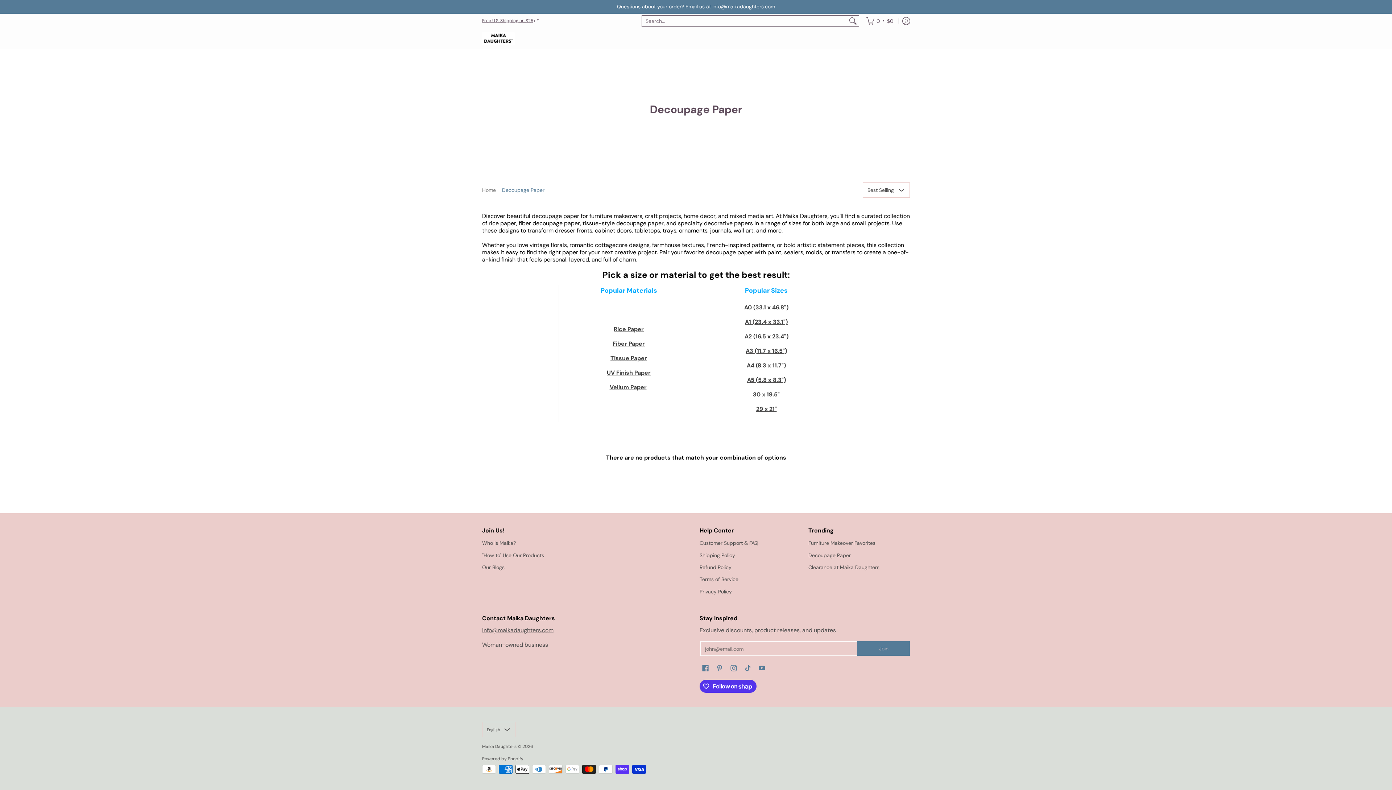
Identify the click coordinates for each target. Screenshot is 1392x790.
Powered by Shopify (502, 759)
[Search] (853, 21)
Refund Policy (716, 567)
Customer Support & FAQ (729, 543)
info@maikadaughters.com (518, 630)
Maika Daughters (499, 746)
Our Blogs (493, 567)
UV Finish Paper (629, 373)
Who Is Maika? (499, 543)
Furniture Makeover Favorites (841, 543)
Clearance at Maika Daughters (843, 567)
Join (883, 648)
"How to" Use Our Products (513, 555)
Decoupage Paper (523, 190)
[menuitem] (880, 21)
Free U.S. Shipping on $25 (507, 21)
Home (489, 190)
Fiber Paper (629, 343)
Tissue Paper (628, 358)
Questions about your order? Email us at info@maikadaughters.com (696, 6)
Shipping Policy (717, 555)
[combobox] (744, 21)
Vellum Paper (628, 387)
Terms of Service (719, 579)
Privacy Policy (716, 591)
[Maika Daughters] (498, 39)
